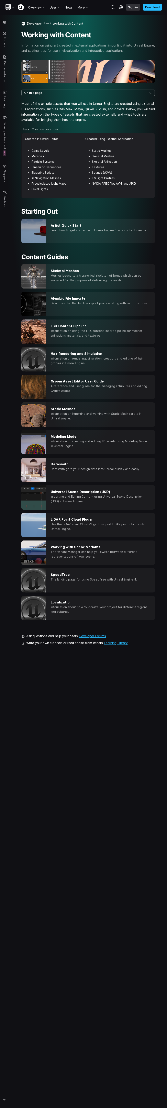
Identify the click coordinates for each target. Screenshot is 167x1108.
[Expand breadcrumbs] (47, 23)
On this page (33, 92)
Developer (34, 23)
